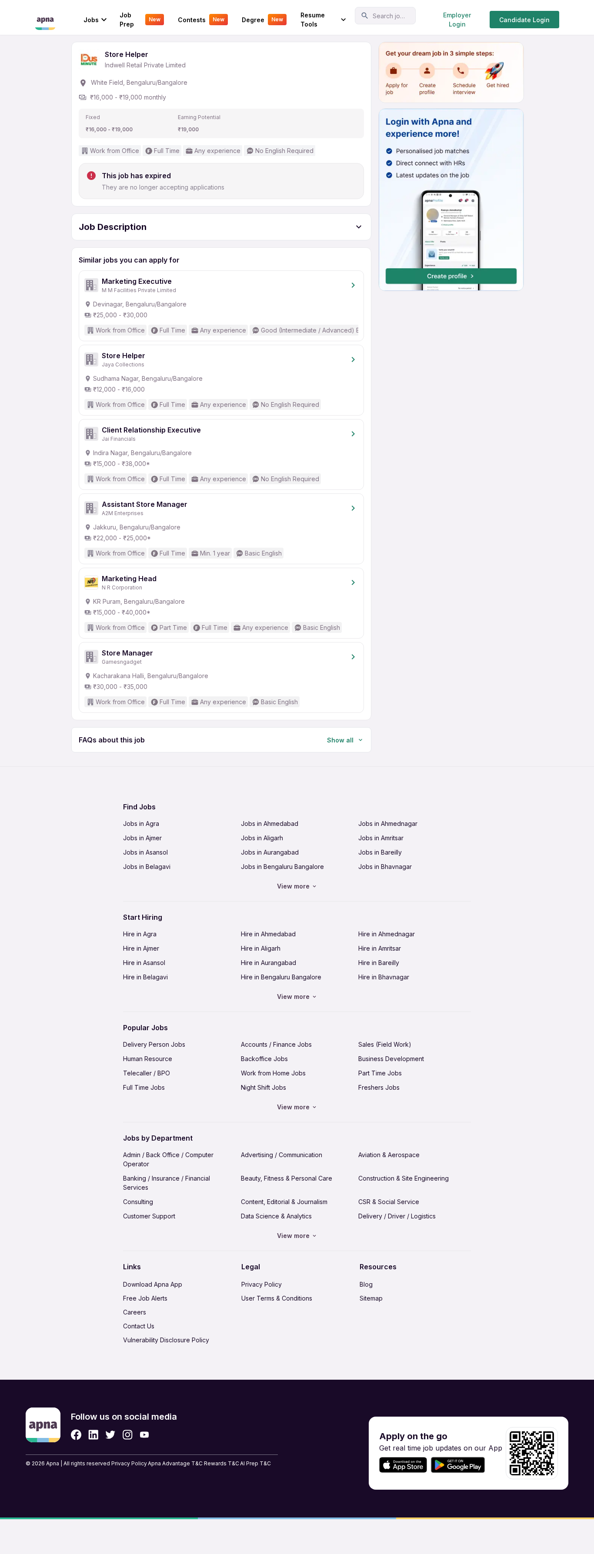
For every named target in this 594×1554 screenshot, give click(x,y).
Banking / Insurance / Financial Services (166, 1183)
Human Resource (147, 1058)
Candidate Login (524, 19)
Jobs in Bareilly (380, 852)
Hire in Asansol (144, 962)
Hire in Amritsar (379, 948)
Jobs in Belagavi (146, 866)
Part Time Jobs (380, 1073)
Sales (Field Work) (384, 1044)
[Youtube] (144, 1434)
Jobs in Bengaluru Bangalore (282, 866)
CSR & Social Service (388, 1201)
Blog (366, 1284)
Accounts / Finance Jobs (276, 1044)
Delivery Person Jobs (154, 1044)
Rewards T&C (221, 1463)
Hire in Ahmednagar (386, 934)
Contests (201, 19)
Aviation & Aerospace (389, 1154)
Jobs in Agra (141, 823)
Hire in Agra (140, 934)
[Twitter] (110, 1435)
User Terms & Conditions (276, 1298)
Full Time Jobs (144, 1087)
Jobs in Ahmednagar (387, 823)
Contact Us (138, 1326)
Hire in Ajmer (141, 948)
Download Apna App (152, 1284)
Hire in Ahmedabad (268, 934)
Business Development (391, 1058)
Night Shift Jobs (263, 1087)
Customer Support (149, 1216)
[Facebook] (76, 1434)
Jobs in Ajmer (142, 838)
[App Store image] (403, 1465)
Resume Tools (312, 19)
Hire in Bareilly (378, 962)
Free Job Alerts (145, 1298)
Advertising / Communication (281, 1154)
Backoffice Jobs (264, 1058)
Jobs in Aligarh (262, 838)
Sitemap (371, 1298)
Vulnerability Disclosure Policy (166, 1340)
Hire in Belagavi (145, 977)
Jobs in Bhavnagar (385, 866)
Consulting (138, 1201)
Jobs (91, 19)
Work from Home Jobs (273, 1073)
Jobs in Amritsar (381, 838)
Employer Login (457, 19)
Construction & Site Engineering (403, 1178)
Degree (262, 19)
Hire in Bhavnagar (383, 977)
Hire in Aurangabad (268, 962)
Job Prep (140, 19)
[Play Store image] (461, 1465)
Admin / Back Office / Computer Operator (168, 1159)
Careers (134, 1312)
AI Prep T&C (255, 1463)
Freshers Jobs (379, 1087)
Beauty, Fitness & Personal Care (286, 1178)
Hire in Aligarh (260, 948)
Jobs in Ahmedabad (269, 823)
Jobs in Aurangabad (270, 852)
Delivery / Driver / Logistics (397, 1216)
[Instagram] (128, 1435)
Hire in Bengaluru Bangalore (281, 977)
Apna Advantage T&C (175, 1463)
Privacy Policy (261, 1284)
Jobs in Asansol (145, 852)
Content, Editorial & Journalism (284, 1201)
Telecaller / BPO (146, 1073)
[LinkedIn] (93, 1435)
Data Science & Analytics (276, 1216)
